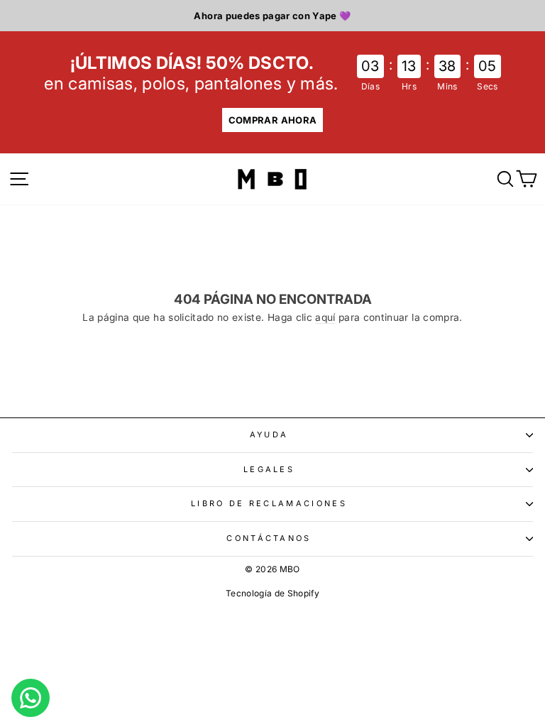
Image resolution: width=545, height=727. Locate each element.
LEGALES (268, 469)
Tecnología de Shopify (272, 593)
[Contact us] (30, 698)
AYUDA (269, 434)
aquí (325, 317)
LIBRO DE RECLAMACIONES (269, 503)
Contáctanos (268, 538)
